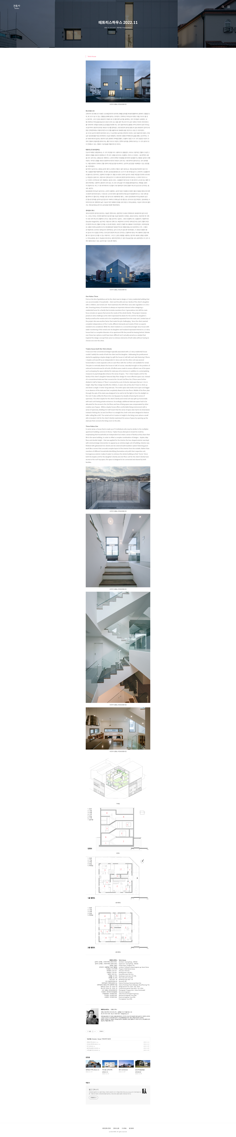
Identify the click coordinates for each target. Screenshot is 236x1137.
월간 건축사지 (94, 1089)
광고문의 (131, 1128)
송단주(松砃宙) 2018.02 (92, 1048)
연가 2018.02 (90, 1046)
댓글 (88, 1083)
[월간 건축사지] (16, 7)
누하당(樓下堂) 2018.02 (92, 1050)
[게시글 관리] (95, 1031)
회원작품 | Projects (92, 1039)
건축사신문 (116, 1128)
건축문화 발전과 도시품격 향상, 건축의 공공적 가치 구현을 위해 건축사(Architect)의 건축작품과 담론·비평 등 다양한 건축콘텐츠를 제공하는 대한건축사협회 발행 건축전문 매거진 (115, 1093)
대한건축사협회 (106, 1128)
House (99, 1039)
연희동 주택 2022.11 (92, 1042)
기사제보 (124, 1128)
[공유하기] (93, 1031)
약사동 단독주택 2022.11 (93, 1044)
